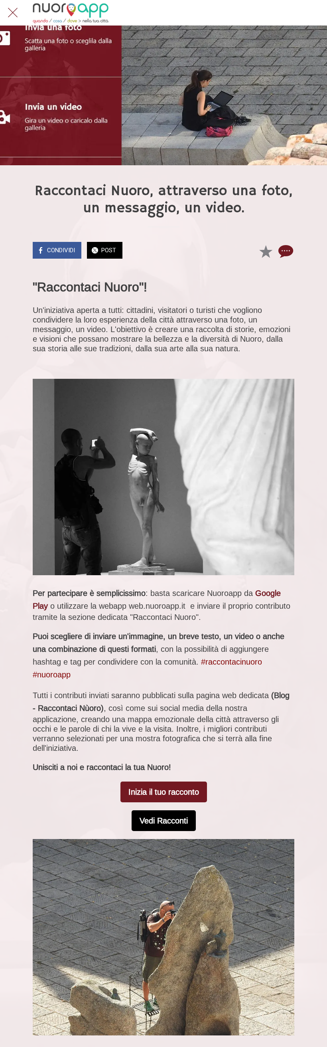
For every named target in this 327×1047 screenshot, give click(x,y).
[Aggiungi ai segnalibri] (265, 251)
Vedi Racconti (164, 820)
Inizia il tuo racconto (163, 792)
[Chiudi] (13, 13)
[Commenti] (284, 251)
